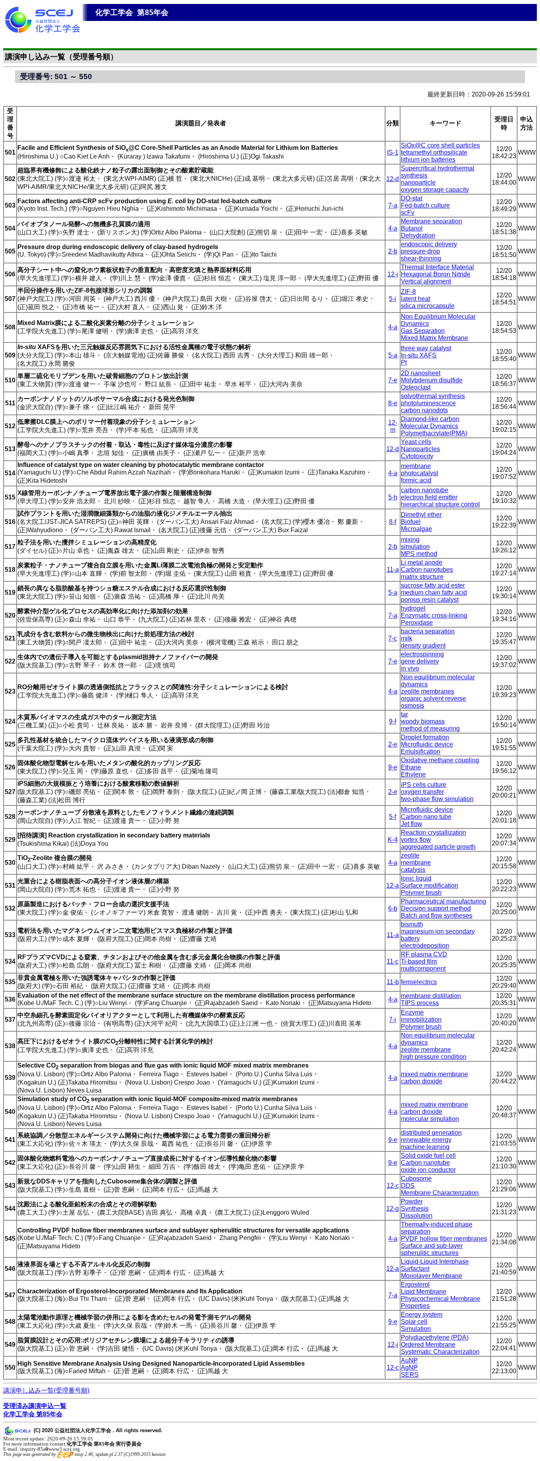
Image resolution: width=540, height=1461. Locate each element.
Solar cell (414, 1321)
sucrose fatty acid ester (433, 585)
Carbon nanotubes (427, 569)
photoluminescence (428, 403)
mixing (410, 539)
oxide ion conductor (428, 1169)
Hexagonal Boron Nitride (435, 274)
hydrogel (413, 608)
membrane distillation (431, 995)
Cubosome (416, 1178)
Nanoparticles (420, 449)
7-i (392, 1019)
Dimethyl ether (421, 514)
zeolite (410, 855)
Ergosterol (415, 1284)
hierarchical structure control (440, 504)
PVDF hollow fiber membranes (444, 1238)
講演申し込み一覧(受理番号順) (46, 1390)
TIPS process (420, 1003)
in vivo (410, 668)
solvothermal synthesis (433, 396)
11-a (393, 569)
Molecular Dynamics (429, 426)
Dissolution (416, 1215)
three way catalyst (426, 348)
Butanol (412, 228)
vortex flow (416, 839)
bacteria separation (428, 631)
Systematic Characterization (440, 1351)
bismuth (412, 924)
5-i (392, 298)
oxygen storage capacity (435, 189)
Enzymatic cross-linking (434, 615)
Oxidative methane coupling (440, 760)
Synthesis (415, 1208)
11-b (393, 982)
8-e (392, 403)
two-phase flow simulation (437, 799)
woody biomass (423, 721)
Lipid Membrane (423, 1291)
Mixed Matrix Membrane (434, 338)
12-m (392, 426)
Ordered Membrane (428, 1344)
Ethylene (413, 774)
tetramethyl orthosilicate (434, 152)
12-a (392, 885)
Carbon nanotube (425, 1162)
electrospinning (422, 654)
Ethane (411, 767)
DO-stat (411, 198)
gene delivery (420, 661)
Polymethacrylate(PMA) (434, 433)
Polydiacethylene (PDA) (434, 1337)
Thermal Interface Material (437, 267)
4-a (392, 228)
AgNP (409, 1367)
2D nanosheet (420, 373)
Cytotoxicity (417, 456)
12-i (392, 274)
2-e (392, 744)
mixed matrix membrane (434, 1074)
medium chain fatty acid (434, 592)
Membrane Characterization (440, 1192)
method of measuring (430, 728)
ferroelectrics (419, 982)
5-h (392, 497)
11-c (392, 961)
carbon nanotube (424, 490)
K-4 (393, 839)
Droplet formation (425, 737)
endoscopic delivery (429, 244)
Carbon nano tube (426, 816)
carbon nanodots (424, 410)
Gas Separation (423, 330)
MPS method (419, 553)
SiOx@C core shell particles (440, 145)
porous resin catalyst (430, 599)
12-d (392, 179)
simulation (415, 546)
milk (406, 638)
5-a (392, 355)
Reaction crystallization (433, 832)
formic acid (416, 480)
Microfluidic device (427, 744)
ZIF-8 (408, 291)
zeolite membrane (426, 1049)
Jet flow (411, 823)
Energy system (421, 1314)
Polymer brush (421, 892)
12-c (393, 1185)
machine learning (425, 1146)
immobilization (421, 1019)
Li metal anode (421, 562)
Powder (412, 1201)
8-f (392, 521)
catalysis (413, 869)
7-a (392, 205)
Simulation (416, 1328)
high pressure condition (433, 1056)
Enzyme (412, 1012)
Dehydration (418, 235)
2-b (392, 251)
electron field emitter (429, 497)
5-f (392, 816)
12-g (392, 1208)
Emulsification (420, 751)
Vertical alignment (426, 281)
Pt (404, 362)
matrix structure (422, 576)
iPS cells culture (423, 784)
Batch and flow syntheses (436, 915)
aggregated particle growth (438, 846)
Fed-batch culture (425, 205)
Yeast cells (416, 441)
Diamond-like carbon (430, 419)
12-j (392, 1344)
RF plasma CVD (424, 954)
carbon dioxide (421, 1081)
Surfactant (415, 1268)
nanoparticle (418, 182)
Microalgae (416, 528)
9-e (392, 767)
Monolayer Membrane (431, 1275)
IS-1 (392, 152)
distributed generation (431, 1132)
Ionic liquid (416, 878)
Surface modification (429, 885)
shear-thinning (421, 258)
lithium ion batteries (428, 159)
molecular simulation (430, 1118)
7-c (392, 638)
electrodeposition (425, 945)
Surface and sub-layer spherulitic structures (432, 1249)
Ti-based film (419, 961)
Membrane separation (431, 221)
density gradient (423, 645)
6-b (392, 908)
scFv (407, 212)
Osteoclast (415, 387)
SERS (410, 1374)
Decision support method (436, 908)
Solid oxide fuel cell (428, 1155)
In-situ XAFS (418, 355)
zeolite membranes (427, 691)
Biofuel (411, 521)
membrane (416, 466)
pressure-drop (420, 251)
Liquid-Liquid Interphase (435, 1261)
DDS (408, 1185)
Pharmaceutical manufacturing (443, 901)
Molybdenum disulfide (432, 380)
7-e (392, 380)
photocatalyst (419, 473)
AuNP (409, 1360)
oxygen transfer (422, 791)
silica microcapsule (428, 305)
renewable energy (426, 1139)
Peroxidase (417, 622)
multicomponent (423, 968)
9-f (392, 721)
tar (404, 714)
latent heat (415, 298)
